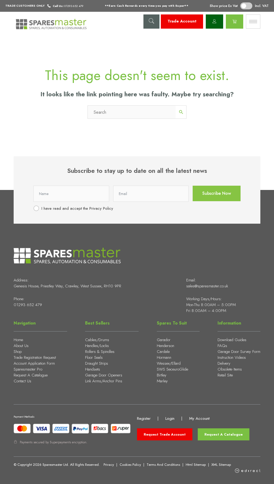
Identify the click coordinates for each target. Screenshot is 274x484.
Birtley (161, 375)
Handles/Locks (97, 346)
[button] (151, 21)
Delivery (224, 363)
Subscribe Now (216, 193)
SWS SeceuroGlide (172, 369)
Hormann (164, 357)
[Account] (214, 21)
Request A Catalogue (31, 375)
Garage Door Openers (103, 375)
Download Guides (232, 340)
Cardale (163, 352)
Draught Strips (96, 363)
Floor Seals (94, 357)
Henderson (165, 346)
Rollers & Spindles (100, 352)
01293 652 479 (28, 305)
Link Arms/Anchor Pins (103, 381)
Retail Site (225, 375)
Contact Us (22, 381)
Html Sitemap (196, 464)
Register (144, 418)
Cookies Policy (130, 464)
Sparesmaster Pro (28, 369)
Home (18, 340)
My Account (199, 418)
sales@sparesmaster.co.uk (207, 286)
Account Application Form (34, 363)
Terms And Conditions (163, 464)
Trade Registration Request (35, 357)
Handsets (92, 369)
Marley (162, 381)
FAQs (222, 346)
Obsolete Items (230, 369)
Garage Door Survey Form (239, 352)
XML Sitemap (221, 464)
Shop (18, 352)
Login (169, 418)
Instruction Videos (232, 357)
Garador (163, 340)
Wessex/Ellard (169, 363)
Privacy (109, 464)
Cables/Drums (97, 340)
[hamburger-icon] (253, 21)
